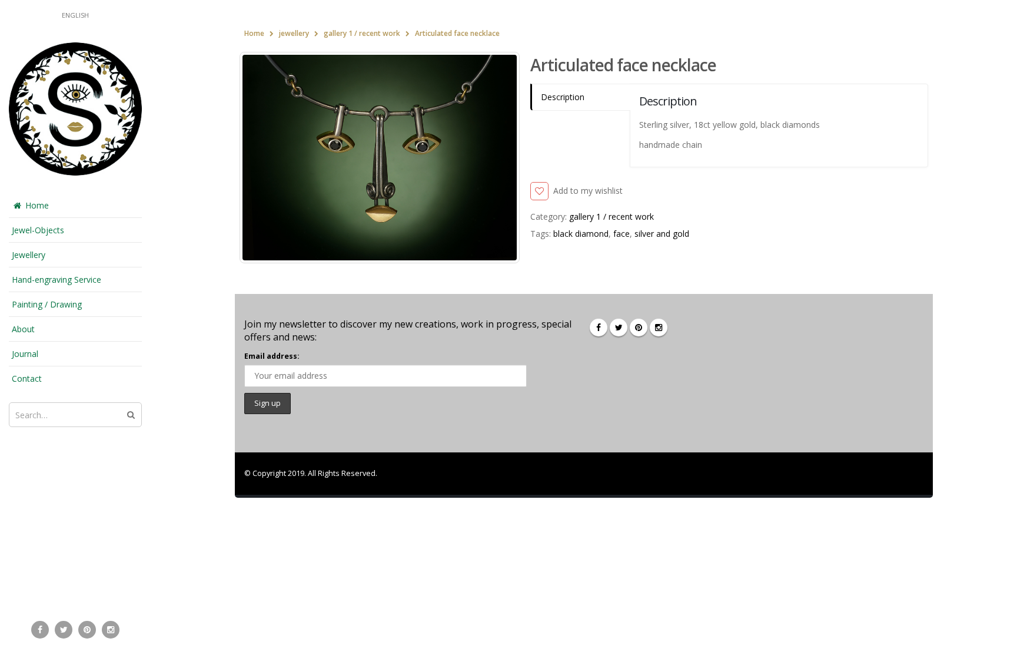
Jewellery (28, 254)
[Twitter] (63, 630)
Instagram (658, 327)
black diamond (581, 233)
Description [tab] (562, 96)
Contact (27, 378)
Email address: (272, 356)
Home (37, 205)
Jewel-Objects (38, 230)
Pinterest (638, 327)
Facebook (598, 327)
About (23, 329)
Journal (25, 353)
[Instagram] (110, 630)
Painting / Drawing (47, 304)
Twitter (618, 327)
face (621, 233)
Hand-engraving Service (56, 279)
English (75, 15)
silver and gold (661, 233)
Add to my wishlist (588, 190)
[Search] (131, 414)
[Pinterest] (87, 630)
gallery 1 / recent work (611, 216)
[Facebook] (40, 630)
